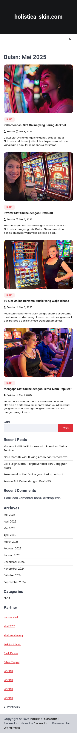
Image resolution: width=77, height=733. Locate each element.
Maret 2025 (11, 542)
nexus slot (11, 617)
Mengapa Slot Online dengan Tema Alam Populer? (38, 389)
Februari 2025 (12, 548)
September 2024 (15, 582)
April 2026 (10, 521)
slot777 (9, 626)
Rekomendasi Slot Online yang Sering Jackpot (35, 125)
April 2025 (10, 535)
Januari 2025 (12, 555)
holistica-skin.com (38, 16)
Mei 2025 (9, 528)
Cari (7, 422)
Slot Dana (11, 653)
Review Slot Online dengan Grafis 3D (28, 213)
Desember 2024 (14, 562)
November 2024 (14, 569)
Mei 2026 (9, 515)
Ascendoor (42, 723)
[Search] (70, 39)
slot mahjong (13, 635)
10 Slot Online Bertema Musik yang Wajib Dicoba (36, 301)
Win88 (8, 671)
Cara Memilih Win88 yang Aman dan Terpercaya (35, 457)
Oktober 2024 (13, 575)
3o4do (11, 131)
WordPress (12, 728)
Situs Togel (11, 662)
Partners (13, 707)
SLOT (9, 119)
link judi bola (12, 644)
